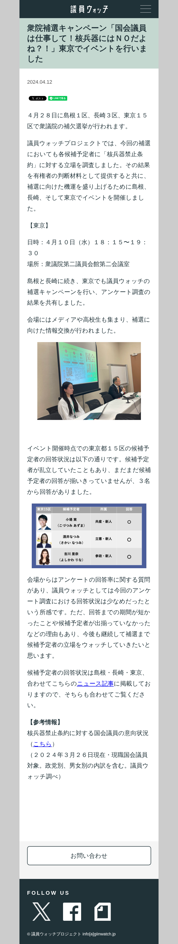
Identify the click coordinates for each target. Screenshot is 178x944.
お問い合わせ (89, 855)
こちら (42, 743)
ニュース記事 (95, 683)
